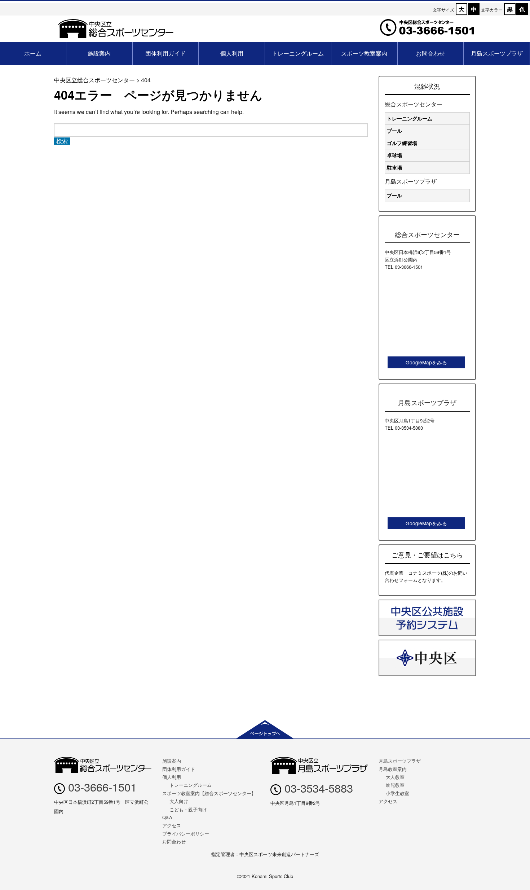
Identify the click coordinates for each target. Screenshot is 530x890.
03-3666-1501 (101, 787)
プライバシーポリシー (185, 833)
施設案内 (99, 53)
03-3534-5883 (317, 788)
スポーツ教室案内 (364, 53)
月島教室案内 (393, 769)
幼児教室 (395, 784)
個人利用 (231, 53)
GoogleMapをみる (426, 362)
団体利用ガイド (165, 53)
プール (394, 130)
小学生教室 (397, 793)
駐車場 (394, 167)
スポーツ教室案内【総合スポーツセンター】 (209, 793)
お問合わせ (430, 53)
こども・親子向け (188, 809)
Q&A (167, 817)
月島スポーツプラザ (497, 53)
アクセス (171, 825)
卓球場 (394, 155)
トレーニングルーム (298, 53)
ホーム (32, 53)
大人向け (178, 801)
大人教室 (395, 776)
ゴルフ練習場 (402, 142)
